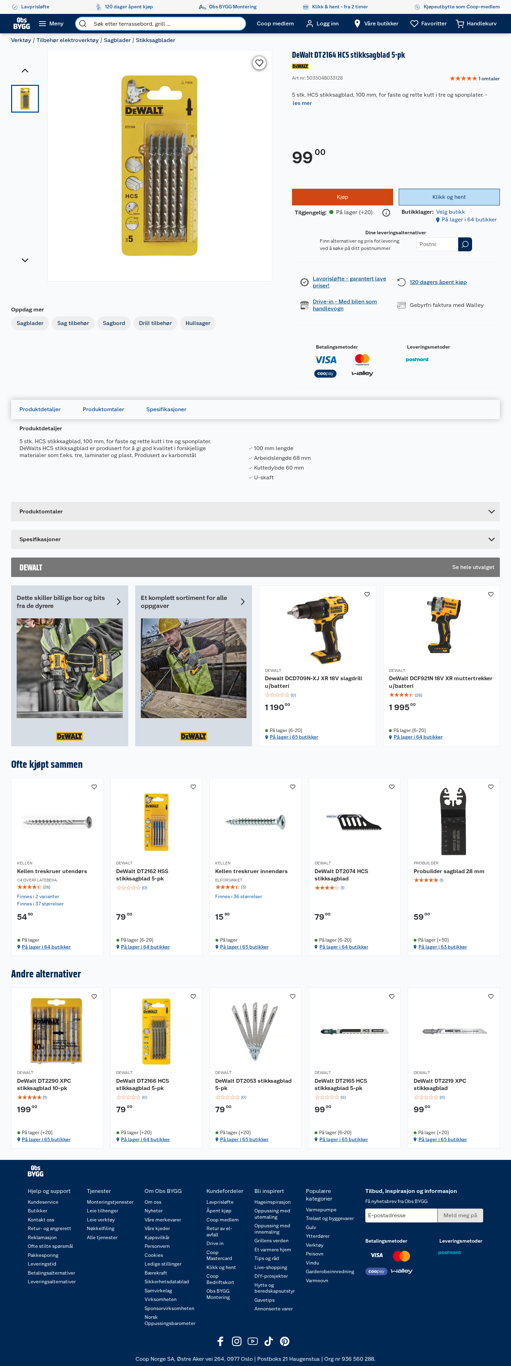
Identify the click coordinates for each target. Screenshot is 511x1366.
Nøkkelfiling (100, 1228)
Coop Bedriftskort (220, 1279)
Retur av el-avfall (219, 1231)
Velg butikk (450, 212)
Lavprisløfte (220, 1202)
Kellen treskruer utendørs (52, 871)
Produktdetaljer (39, 409)
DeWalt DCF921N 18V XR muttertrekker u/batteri (441, 682)
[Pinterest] (284, 1341)
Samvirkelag (158, 1290)
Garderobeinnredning (330, 1271)
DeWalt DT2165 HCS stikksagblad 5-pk (341, 1085)
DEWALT (273, 670)
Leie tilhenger (102, 1210)
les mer (302, 103)
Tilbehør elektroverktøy (67, 40)
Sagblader (117, 40)
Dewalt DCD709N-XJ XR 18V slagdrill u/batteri (313, 682)
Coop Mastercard (219, 1255)
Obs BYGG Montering (218, 1294)
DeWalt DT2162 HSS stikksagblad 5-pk (142, 875)
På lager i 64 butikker (469, 219)
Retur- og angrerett (49, 1228)
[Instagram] (237, 1341)
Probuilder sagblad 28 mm (449, 871)
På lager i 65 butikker (294, 737)
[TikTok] (268, 1341)
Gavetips (264, 1300)
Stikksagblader (155, 40)
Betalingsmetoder (337, 347)
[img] (317, 695)
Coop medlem (222, 1219)
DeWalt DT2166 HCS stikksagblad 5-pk (142, 1085)
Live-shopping (270, 1267)
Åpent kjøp (219, 1210)
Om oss (153, 1202)
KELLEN (24, 863)
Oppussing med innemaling (272, 1229)
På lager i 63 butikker (443, 947)
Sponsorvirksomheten (169, 1308)
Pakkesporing (43, 1255)
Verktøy (21, 40)
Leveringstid (42, 1264)
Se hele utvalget (473, 567)
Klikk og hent (221, 1267)
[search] (83, 24)
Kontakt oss (41, 1219)
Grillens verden (271, 1240)
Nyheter (154, 1210)
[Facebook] (221, 1341)
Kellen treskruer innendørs (251, 871)
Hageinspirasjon (272, 1202)
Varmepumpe (321, 1209)
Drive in (215, 1243)
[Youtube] (253, 1341)
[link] (474, 78)
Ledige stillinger (163, 1264)
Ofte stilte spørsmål (50, 1246)
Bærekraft (156, 1273)
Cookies (154, 1255)
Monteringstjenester (110, 1202)
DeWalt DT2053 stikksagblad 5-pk (253, 1085)
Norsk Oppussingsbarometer (170, 1320)
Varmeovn (317, 1280)
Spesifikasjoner (166, 409)
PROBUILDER (426, 863)
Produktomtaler (103, 409)
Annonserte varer (273, 1308)
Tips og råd (266, 1258)
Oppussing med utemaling (272, 1214)
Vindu (312, 1263)
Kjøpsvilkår (157, 1237)
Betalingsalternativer (51, 1273)
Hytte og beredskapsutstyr (274, 1288)
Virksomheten (161, 1299)
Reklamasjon (42, 1237)
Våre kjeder (157, 1228)
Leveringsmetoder (428, 347)
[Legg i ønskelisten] (259, 63)
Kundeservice (43, 1202)
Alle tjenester (102, 1237)
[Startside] (21, 23)
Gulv (311, 1227)
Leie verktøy (101, 1219)
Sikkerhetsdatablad (167, 1281)
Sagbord (114, 323)
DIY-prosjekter (271, 1276)
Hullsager (198, 323)
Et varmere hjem (272, 1249)
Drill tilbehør (155, 323)
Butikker (37, 1210)
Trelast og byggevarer (330, 1218)
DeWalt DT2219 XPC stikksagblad (440, 1085)
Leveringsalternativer (52, 1281)
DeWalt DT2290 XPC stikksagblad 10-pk (44, 1085)
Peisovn (314, 1254)
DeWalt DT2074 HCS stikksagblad (341, 875)
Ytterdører (318, 1236)
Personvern (157, 1246)
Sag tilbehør (73, 323)
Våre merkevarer (163, 1219)
